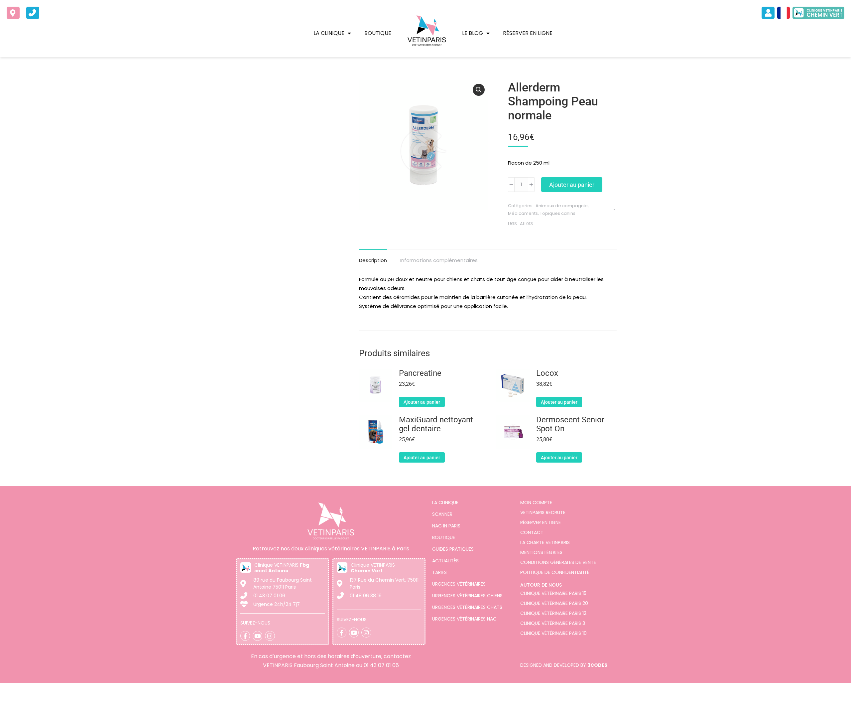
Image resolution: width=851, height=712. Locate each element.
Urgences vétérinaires (459, 584)
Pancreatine (420, 373)
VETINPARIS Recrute (542, 512)
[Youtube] (257, 635)
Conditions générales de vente (558, 562)
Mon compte (536, 502)
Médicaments (523, 213)
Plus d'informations (244, 704)
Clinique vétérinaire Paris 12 (553, 613)
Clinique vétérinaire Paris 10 (553, 633)
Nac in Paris (446, 525)
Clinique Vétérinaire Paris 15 (553, 593)
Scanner (442, 514)
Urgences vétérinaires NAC (464, 619)
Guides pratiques (453, 549)
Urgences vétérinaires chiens (467, 595)
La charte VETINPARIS (545, 542)
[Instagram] (269, 635)
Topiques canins (557, 213)
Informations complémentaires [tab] (439, 260)
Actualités (445, 560)
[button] (479, 90)
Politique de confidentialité (554, 572)
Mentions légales (541, 552)
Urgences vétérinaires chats (467, 607)
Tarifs (439, 572)
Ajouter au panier (571, 184)
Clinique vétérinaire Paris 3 (552, 623)
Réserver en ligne (527, 33)
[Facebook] (245, 635)
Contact (532, 532)
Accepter (806, 701)
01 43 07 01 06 (381, 665)
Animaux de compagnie (562, 206)
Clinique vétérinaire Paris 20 (554, 603)
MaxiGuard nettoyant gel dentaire (436, 424)
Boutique (377, 33)
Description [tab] (373, 260)
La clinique (328, 33)
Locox (547, 373)
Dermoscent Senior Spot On (570, 424)
